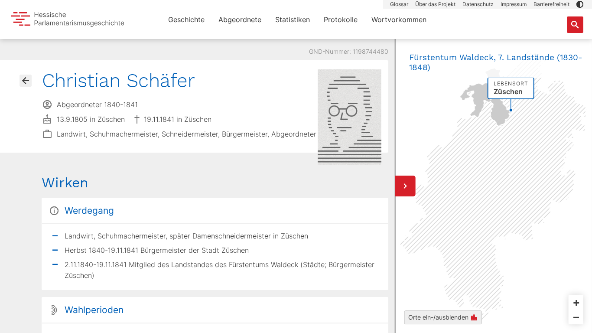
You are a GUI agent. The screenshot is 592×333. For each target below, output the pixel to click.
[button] (579, 4)
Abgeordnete (239, 19)
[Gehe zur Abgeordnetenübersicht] (26, 81)
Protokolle (341, 19)
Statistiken (292, 19)
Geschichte (186, 19)
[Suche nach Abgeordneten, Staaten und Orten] (575, 24)
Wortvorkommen (398, 19)
